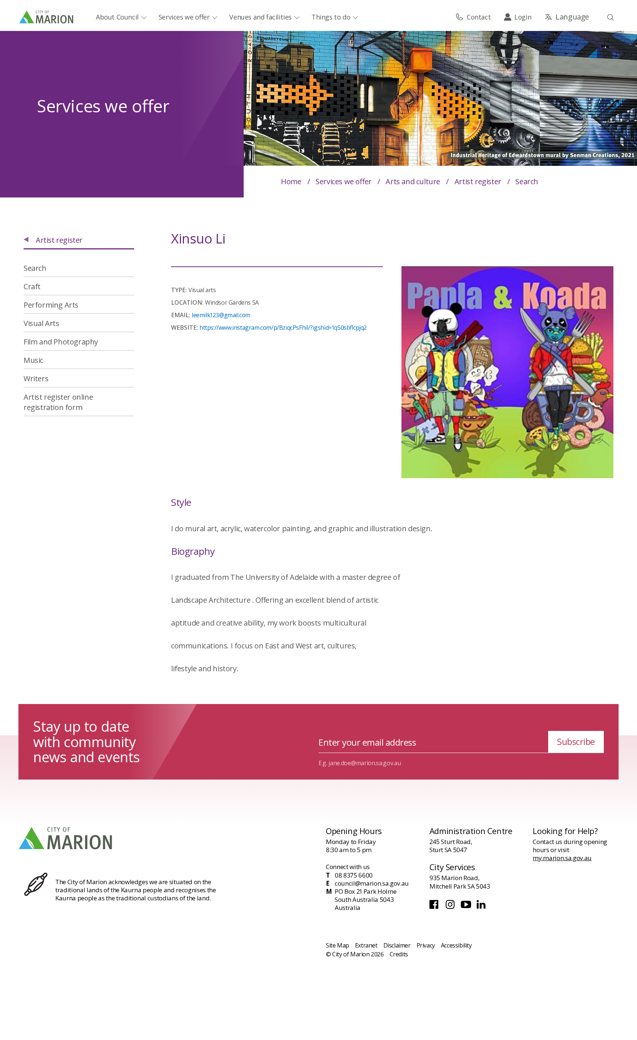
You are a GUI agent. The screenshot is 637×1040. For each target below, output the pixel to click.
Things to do (330, 17)
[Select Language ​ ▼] (566, 17)
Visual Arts (41, 323)
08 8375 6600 (354, 875)
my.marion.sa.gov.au (562, 858)
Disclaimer (397, 945)
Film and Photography (61, 342)
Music (33, 360)
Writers (36, 379)
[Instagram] (451, 907)
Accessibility (456, 945)
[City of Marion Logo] (46, 17)
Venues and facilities (260, 17)
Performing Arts (51, 305)
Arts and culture (413, 181)
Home (291, 181)
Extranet (366, 945)
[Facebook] (435, 907)
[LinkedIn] (482, 907)
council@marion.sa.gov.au (372, 883)
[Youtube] (467, 907)
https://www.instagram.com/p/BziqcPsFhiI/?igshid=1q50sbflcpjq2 (283, 327)
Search (35, 268)
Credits (399, 954)
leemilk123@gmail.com (221, 315)
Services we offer (184, 17)
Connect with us (348, 866)
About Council (117, 17)
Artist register (478, 181)
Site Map (337, 945)
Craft (32, 286)
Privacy (426, 945)
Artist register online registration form (58, 402)
